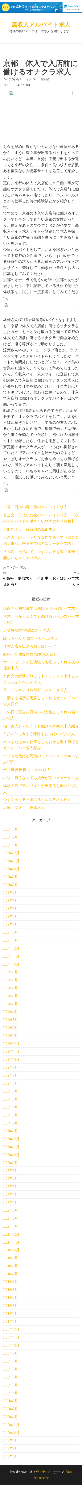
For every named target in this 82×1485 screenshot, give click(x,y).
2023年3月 (10, 1115)
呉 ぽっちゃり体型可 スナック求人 (35, 689)
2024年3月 (10, 1019)
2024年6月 (10, 995)
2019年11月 (11, 1424)
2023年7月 (10, 1083)
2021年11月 (11, 1242)
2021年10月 (11, 1249)
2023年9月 (10, 1067)
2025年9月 (10, 876)
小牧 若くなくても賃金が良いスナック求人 (41, 777)
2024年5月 (10, 1003)
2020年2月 (10, 1408)
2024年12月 (11, 948)
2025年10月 (11, 868)
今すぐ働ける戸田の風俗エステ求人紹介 (37, 799)
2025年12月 (11, 852)
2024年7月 (10, 987)
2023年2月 (10, 1123)
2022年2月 (10, 1218)
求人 (23, 567)
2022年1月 (10, 1226)
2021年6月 (10, 1281)
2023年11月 (11, 1051)
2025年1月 (10, 940)
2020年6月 (10, 1377)
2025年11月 (11, 860)
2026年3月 (10, 829)
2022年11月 (11, 1146)
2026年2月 (10, 837)
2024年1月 (10, 1035)
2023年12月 (11, 1043)
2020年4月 (10, 1392)
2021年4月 (10, 1297)
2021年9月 (10, 1257)
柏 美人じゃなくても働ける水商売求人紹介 (41, 725)
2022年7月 (10, 1178)
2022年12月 (11, 1138)
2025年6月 (10, 900)
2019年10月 (11, 1432)
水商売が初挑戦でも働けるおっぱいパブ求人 (41, 608)
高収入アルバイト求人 (41, 24)
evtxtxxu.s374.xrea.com (17, 85)
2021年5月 (10, 1289)
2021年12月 (11, 1234)
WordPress (43, 1471)
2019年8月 (10, 1448)
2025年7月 (10, 892)
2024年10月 (11, 964)
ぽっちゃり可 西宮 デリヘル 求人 (30, 638)
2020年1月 (10, 1416)
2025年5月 (10, 908)
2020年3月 (10, 1400)
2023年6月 (10, 1091)
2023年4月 (10, 1107)
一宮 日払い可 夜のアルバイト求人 (35, 506)
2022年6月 (10, 1186)
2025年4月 (10, 916)
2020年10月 (11, 1345)
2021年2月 (10, 1313)
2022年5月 (10, 1194)
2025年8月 (10, 884)
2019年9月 (10, 1440)
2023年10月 (11, 1059)
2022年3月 (10, 1210)
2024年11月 (11, 956)
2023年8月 (10, 1075)
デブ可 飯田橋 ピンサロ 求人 (26, 769)
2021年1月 (10, 1321)
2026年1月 (10, 845)
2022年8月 (10, 1170)
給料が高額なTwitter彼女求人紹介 (30, 654)
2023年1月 (10, 1130)
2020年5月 (10, 1385)
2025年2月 (10, 932)
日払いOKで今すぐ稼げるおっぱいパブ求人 (39, 733)
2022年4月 (10, 1202)
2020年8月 (10, 1361)
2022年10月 (11, 1154)
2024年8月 (10, 979)
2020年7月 (10, 1369)
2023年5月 (10, 1099)
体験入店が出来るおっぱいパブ (29, 646)
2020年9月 (10, 1353)
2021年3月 (10, 1305)
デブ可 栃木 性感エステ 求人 (26, 630)
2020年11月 (11, 1337)
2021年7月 (10, 1273)
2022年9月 (10, 1162)
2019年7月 (10, 1456)
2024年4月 (10, 1011)
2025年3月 (10, 924)
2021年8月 (10, 1265)
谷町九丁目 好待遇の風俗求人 (29, 529)
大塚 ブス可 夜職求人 (24, 807)
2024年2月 (10, 1027)
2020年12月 (11, 1329)
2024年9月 (10, 971)
